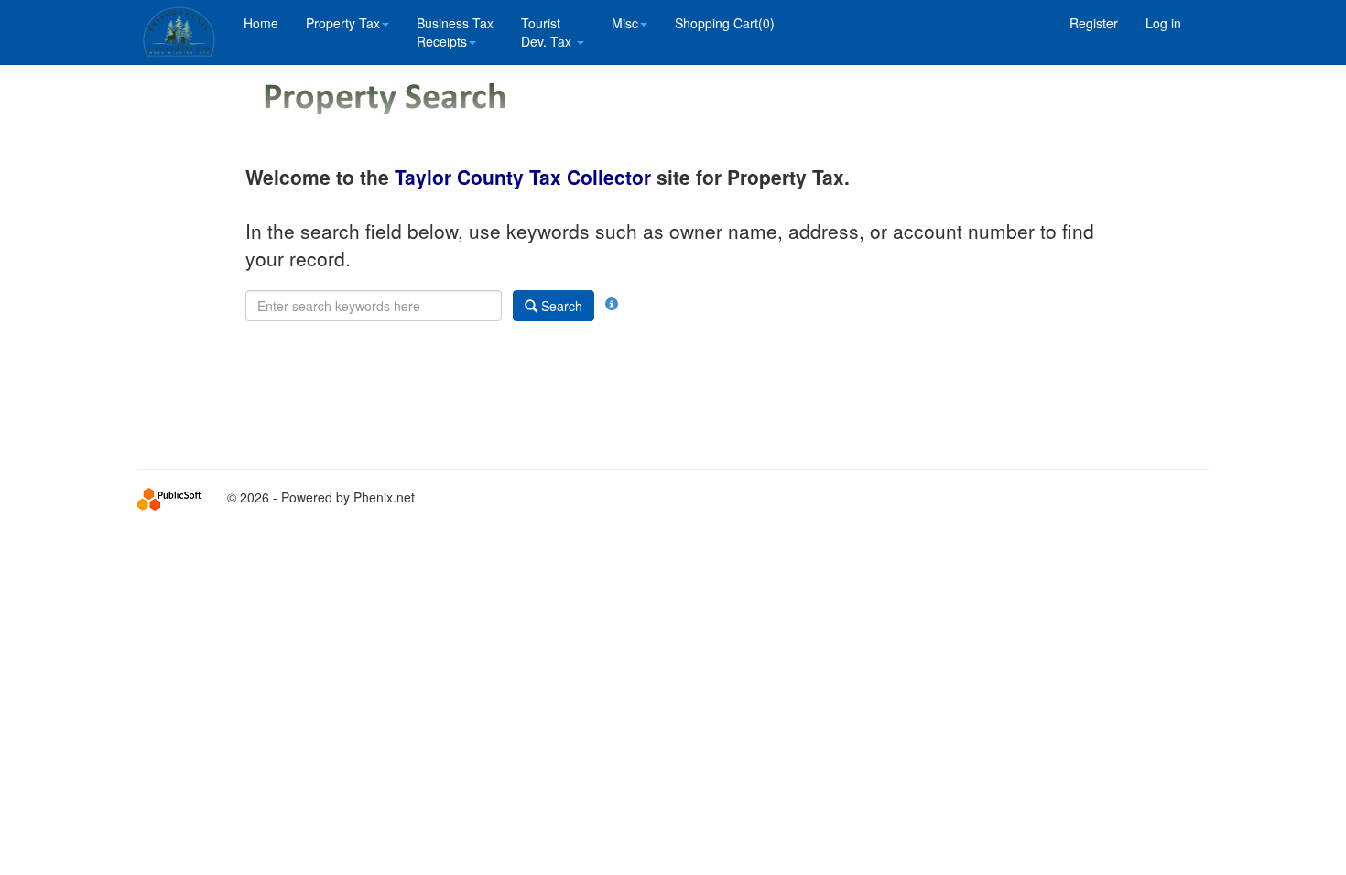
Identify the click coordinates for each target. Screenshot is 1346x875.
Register (1093, 23)
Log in (1163, 23)
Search (559, 306)
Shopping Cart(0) (725, 23)
